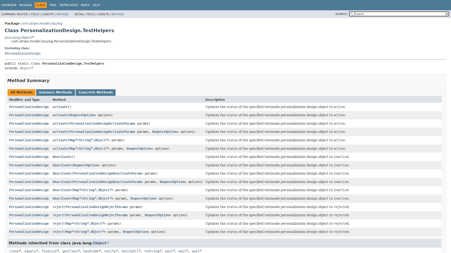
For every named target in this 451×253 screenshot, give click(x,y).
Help (96, 5)
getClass (70, 251)
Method (62, 14)
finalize (49, 251)
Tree (53, 5)
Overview (8, 5)
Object (25, 68)
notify (110, 251)
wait (169, 251)
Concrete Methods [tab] (95, 92)
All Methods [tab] (21, 92)
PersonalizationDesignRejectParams (97, 207)
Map (72, 140)
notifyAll (129, 251)
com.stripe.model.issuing (41, 23)
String (84, 140)
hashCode (90, 251)
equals (30, 251)
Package (25, 5)
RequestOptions (83, 115)
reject (58, 207)
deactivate (62, 157)
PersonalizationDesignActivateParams (102, 123)
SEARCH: (341, 14)
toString (151, 251)
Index (85, 5)
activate (60, 107)
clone (14, 251)
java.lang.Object (18, 37)
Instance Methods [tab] (55, 92)
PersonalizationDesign (23, 53)
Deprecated (68, 5)
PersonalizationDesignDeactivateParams (108, 173)
